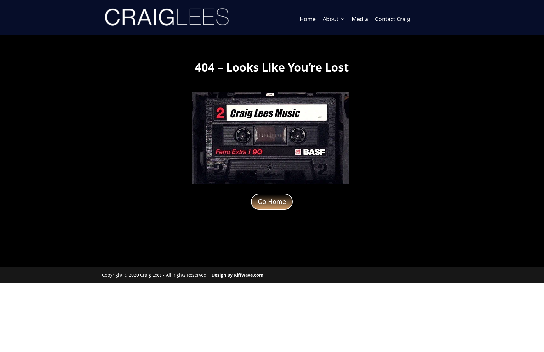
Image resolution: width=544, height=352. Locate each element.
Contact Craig (392, 20)
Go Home (272, 201)
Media (360, 20)
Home (308, 20)
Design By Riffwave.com (238, 275)
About (330, 20)
